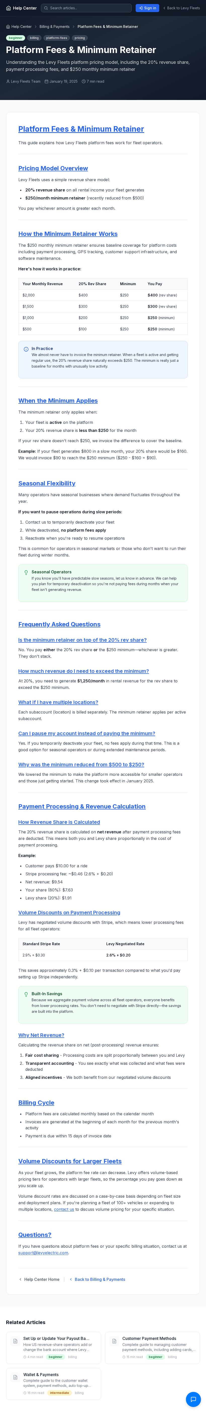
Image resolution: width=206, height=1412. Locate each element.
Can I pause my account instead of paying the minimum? (86, 733)
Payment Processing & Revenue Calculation (82, 806)
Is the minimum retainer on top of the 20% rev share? (82, 640)
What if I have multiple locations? (58, 702)
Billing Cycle (36, 1102)
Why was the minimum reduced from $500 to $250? (81, 765)
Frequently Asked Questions (59, 624)
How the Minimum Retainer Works (68, 233)
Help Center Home (42, 1279)
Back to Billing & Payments (100, 1279)
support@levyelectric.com (43, 1252)
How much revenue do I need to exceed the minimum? (83, 671)
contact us (64, 1209)
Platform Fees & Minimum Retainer (81, 128)
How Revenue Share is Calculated (59, 822)
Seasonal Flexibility (46, 483)
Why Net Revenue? (41, 1035)
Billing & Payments (55, 26)
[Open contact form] (193, 1399)
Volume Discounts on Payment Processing (69, 913)
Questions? (35, 1234)
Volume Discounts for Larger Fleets (70, 1161)
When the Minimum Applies (58, 400)
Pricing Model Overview (53, 168)
